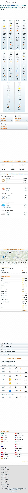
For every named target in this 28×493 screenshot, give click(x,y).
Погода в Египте (4, 467)
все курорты (24, 310)
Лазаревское (4, 293)
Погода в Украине (5, 484)
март (3, 167)
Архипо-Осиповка (5, 282)
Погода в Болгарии (5, 474)
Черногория (6, 456)
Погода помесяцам (4, 127)
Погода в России (4, 482)
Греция (5, 435)
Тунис (4, 452)
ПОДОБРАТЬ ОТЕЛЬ (8, 349)
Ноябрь (8, 214)
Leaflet (1, 262)
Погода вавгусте (18, 119)
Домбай (3, 287)
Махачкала (3, 295)
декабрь (22, 169)
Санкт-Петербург (5, 301)
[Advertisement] (14, 18)
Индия (4, 439)
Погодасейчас (3, 119)
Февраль (8, 197)
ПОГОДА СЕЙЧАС (5, 267)
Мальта (5, 448)
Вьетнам (19, 433)
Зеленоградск (4, 289)
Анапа (2, 280)
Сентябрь (8, 207)
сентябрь (22, 164)
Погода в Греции (4, 476)
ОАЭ (4, 450)
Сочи (2, 305)
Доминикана (20, 435)
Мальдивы (19, 446)
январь (3, 164)
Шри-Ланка (6, 458)
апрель (3, 169)
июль (12, 167)
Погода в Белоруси (5, 486)
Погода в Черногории (5, 481)
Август (8, 178)
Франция (5, 454)
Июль (7, 180)
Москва (3, 297)
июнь (12, 166)
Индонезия (20, 439)
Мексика (19, 448)
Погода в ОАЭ (4, 472)
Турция (19, 452)
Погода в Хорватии (5, 479)
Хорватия (19, 454)
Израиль (19, 437)
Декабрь (8, 199)
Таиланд (19, 450)
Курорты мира (5, 5)
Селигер (3, 303)
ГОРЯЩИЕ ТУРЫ (8, 343)
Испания (5, 441)
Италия (19, 441)
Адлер (2, 278)
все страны (24, 460)
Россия (16, 5)
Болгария (5, 433)
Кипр (4, 444)
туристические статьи (16, 489)
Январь (8, 195)
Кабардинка (4, 291)
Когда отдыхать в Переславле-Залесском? (14, 174)
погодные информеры (17, 488)
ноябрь (22, 167)
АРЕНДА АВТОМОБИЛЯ (9, 351)
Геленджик (3, 284)
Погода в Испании (5, 477)
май (12, 164)
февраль (4, 166)
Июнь (7, 182)
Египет (5, 437)
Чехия (18, 456)
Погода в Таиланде (5, 469)
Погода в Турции (4, 470)
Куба (4, 446)
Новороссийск (4, 299)
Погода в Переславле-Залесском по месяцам (14, 161)
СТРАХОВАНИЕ (7, 346)
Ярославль (3, 308)
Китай (18, 444)
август (12, 169)
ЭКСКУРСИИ (7, 354)
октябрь (22, 166)
